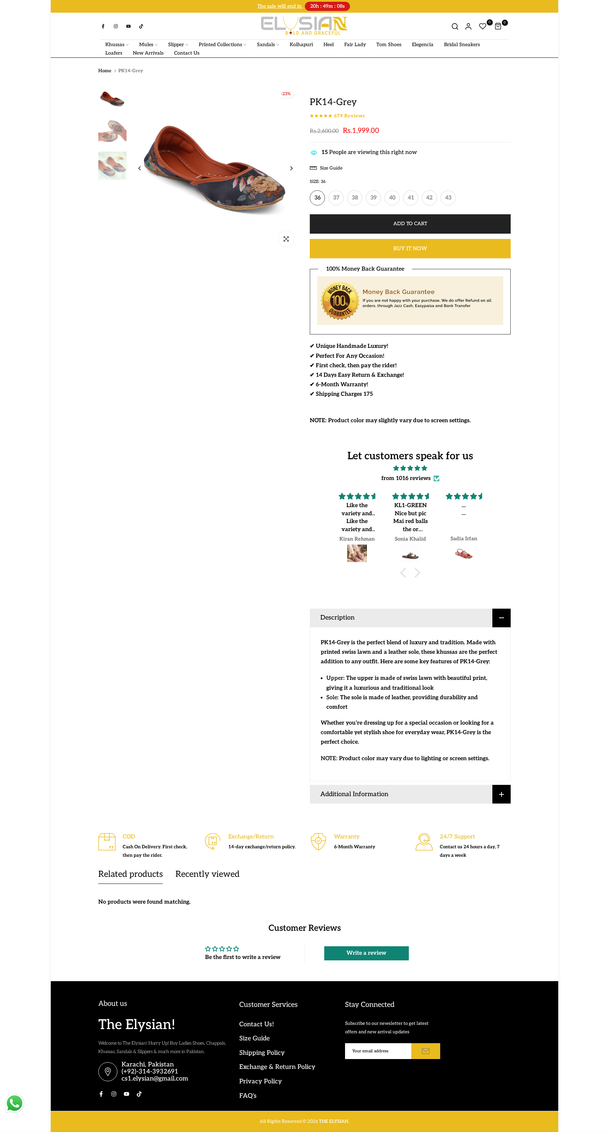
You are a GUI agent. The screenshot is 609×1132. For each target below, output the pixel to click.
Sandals (266, 44)
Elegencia (422, 44)
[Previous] (145, 168)
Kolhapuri (301, 44)
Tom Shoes (388, 44)
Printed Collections (220, 44)
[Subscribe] (425, 1050)
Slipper (176, 44)
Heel (329, 44)
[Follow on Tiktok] (141, 26)
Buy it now (410, 248)
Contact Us (186, 52)
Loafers (113, 52)
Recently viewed (208, 873)
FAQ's (248, 1095)
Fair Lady (355, 44)
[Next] (286, 168)
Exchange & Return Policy (277, 1066)
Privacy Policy (260, 1080)
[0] (483, 26)
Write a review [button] (366, 952)
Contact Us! (256, 1023)
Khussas (114, 44)
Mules (146, 44)
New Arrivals (148, 52)
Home (104, 70)
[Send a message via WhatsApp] (15, 1103)
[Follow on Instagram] (115, 26)
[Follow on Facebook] (103, 26)
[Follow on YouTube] (128, 26)
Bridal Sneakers (462, 44)
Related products (130, 873)
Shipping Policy (262, 1052)
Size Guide (254, 1037)
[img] (410, 468)
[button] (405, 572)
